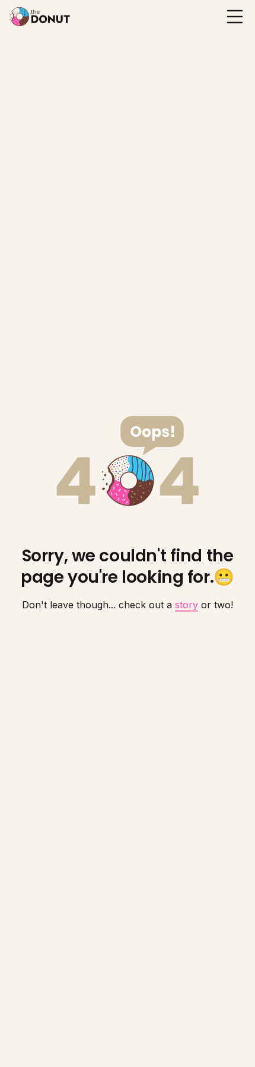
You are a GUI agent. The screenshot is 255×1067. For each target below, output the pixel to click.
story (186, 605)
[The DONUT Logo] (39, 16)
